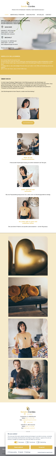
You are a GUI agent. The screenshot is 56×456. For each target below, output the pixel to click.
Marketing (43, 442)
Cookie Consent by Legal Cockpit (45, 452)
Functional (32, 442)
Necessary (21, 442)
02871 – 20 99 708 (9, 42)
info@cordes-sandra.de (9, 34)
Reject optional (18, 447)
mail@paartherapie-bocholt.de (10, 44)
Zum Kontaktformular (28, 122)
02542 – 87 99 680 (9, 32)
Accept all (41, 447)
